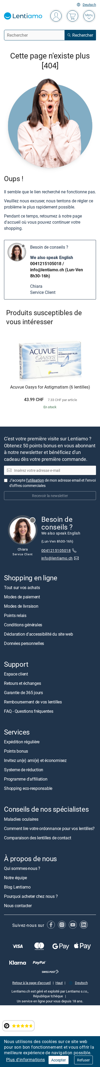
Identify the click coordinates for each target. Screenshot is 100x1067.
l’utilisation (35, 480)
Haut (59, 982)
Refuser (83, 1059)
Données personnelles (24, 643)
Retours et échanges (22, 683)
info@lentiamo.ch (47, 270)
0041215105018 (45, 263)
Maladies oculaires (21, 819)
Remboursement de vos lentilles (33, 702)
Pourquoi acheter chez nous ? (31, 896)
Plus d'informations (25, 1059)
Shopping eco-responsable (28, 788)
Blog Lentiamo (17, 887)
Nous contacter (18, 905)
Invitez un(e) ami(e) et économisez (35, 760)
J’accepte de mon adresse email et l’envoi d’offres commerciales (52, 483)
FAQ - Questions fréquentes (28, 711)
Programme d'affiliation (25, 779)
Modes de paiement (22, 597)
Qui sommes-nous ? (22, 868)
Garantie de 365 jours (23, 692)
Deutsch (89, 4)
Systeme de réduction (23, 770)
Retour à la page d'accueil (31, 982)
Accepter (58, 1059)
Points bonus (16, 751)
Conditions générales (23, 625)
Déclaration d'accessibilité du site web (38, 634)
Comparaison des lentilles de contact (37, 837)
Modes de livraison (21, 606)
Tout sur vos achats (22, 587)
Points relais (15, 615)
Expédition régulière (21, 742)
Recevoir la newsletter (50, 495)
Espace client (16, 674)
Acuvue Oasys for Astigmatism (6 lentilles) (50, 387)
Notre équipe (15, 878)
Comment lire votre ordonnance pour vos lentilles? (49, 828)
